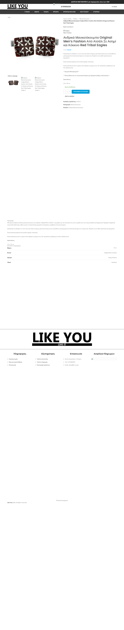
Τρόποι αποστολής (42, 359)
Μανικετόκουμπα (84, 19)
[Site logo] (17, 6)
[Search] (103, 6)
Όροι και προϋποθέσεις (15, 362)
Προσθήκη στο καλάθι (81, 91)
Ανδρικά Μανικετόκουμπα (75, 107)
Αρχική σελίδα (67, 19)
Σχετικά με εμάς (13, 359)
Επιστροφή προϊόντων (43, 365)
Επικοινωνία (12, 365)
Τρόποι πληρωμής (42, 362)
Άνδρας (75, 19)
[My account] (107, 6)
